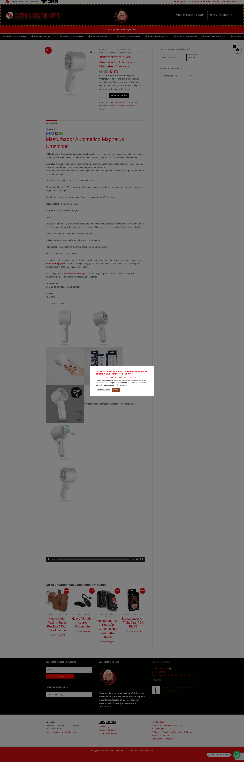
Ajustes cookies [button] (103, 390)
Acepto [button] (115, 390)
